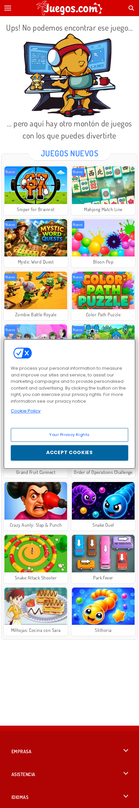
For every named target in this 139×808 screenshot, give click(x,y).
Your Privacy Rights (69, 434)
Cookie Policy (25, 411)
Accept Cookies (69, 452)
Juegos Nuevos (69, 153)
